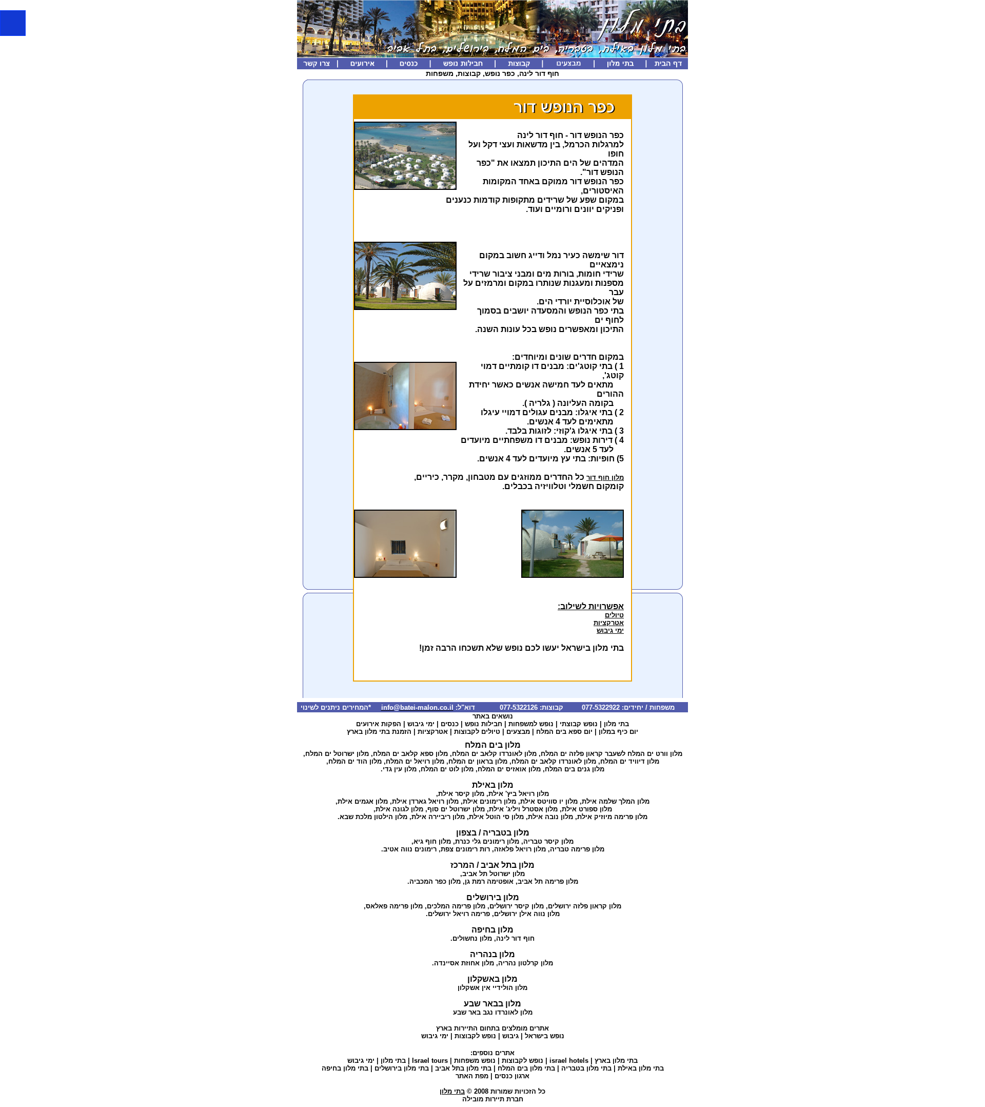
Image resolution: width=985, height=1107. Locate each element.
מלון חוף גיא (432, 841)
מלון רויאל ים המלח (415, 761)
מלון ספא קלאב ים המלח (410, 754)
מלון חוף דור (605, 477)
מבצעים (518, 731)
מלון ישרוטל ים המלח (337, 754)
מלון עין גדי (400, 769)
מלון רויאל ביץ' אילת (518, 794)
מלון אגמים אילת (363, 801)
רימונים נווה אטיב (410, 849)
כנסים (450, 724)
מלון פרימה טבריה (577, 849)
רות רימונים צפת (465, 849)
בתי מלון (616, 724)
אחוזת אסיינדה (457, 963)
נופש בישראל (544, 1036)
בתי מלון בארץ (616, 1060)
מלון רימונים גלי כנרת (487, 841)
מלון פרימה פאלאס (394, 906)
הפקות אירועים (378, 724)
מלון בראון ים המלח (477, 761)
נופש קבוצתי (579, 724)
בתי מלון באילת (641, 1068)
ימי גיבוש (610, 630)
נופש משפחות (475, 1060)
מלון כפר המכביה (435, 881)
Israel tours (430, 1060)
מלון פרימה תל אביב (548, 881)
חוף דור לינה (515, 938)
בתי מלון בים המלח (526, 1068)
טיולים (614, 615)
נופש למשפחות (531, 724)
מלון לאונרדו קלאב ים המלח (494, 754)
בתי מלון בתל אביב (463, 1068)
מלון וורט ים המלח (654, 754)
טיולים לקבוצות (477, 731)
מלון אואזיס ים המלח (509, 769)
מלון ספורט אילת (587, 809)
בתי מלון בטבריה (586, 1068)
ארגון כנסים (512, 1076)
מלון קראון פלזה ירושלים (584, 906)
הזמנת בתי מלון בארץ (379, 731)
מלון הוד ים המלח (355, 761)
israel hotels (568, 1060)
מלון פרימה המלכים (456, 906)
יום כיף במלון (618, 731)
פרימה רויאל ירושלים (459, 914)
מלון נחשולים (472, 938)
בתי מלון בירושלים (402, 1068)
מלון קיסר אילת (461, 794)
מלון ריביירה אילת (438, 817)
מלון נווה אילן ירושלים (527, 914)
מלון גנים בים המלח (574, 769)
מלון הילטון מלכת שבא (373, 817)
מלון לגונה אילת (399, 809)
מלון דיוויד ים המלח (629, 761)
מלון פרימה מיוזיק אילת (612, 817)
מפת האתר (472, 1076)
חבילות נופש (483, 724)
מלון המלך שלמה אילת (615, 801)
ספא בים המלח (559, 731)
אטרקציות (609, 623)
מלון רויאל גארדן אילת (425, 801)
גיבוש (510, 1036)
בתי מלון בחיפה (345, 1068)
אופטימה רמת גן (489, 881)
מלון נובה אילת (550, 817)
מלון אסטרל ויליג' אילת (523, 809)
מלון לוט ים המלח (447, 769)
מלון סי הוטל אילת (496, 817)
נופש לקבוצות (475, 1036)
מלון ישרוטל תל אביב (493, 874)
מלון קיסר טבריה (548, 841)
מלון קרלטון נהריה (525, 963)
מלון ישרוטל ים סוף (456, 809)
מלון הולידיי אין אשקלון (492, 988)
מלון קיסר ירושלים (516, 906)
